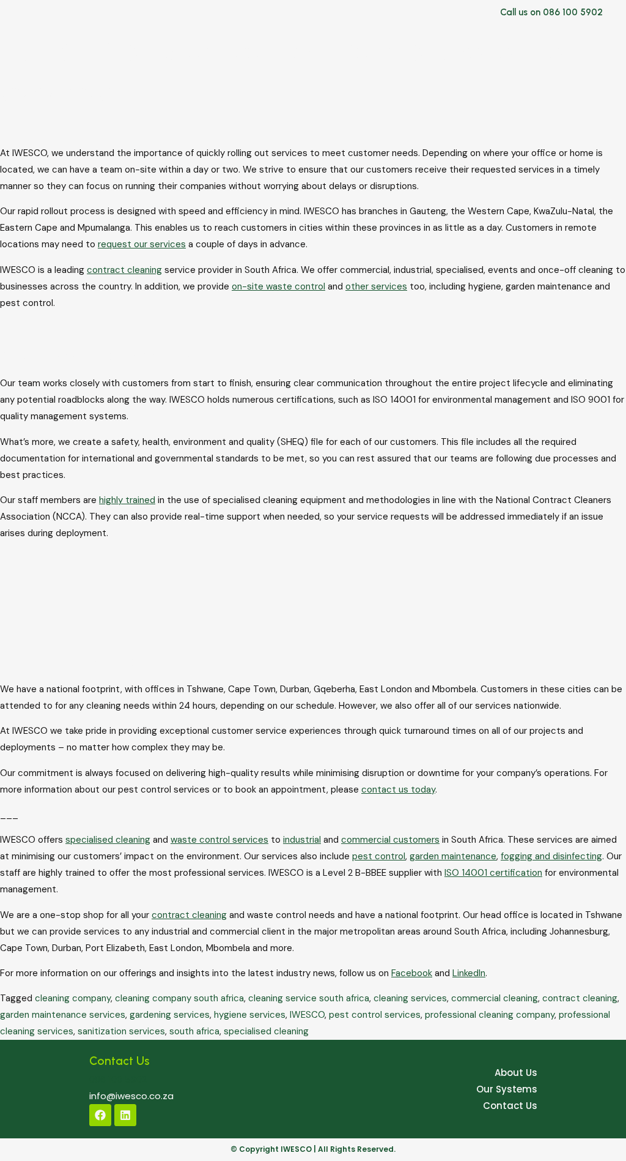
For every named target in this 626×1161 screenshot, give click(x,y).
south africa (194, 1031)
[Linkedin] (125, 1115)
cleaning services (410, 998)
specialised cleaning (266, 1031)
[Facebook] (100, 1115)
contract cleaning (579, 998)
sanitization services (121, 1031)
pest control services (375, 1015)
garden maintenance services (62, 1015)
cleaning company (73, 998)
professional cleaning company (489, 1015)
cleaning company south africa (179, 998)
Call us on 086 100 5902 (551, 12)
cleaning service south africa (308, 998)
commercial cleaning (494, 998)
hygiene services (249, 1015)
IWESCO (307, 1015)
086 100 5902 (118, 1079)
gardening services (170, 1015)
